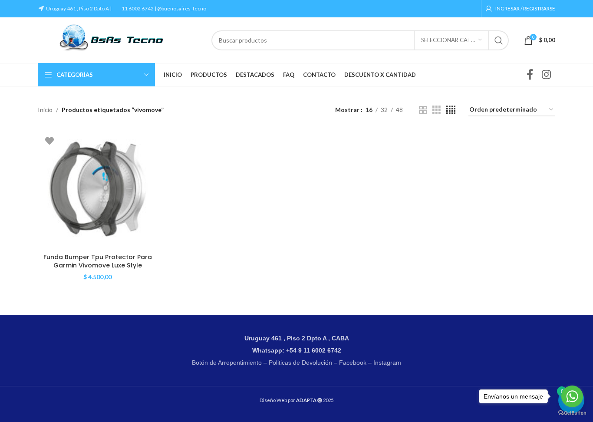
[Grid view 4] (450, 110)
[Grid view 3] (436, 110)
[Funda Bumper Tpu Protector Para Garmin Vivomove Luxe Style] (98, 189)
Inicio (45, 109)
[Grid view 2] (423, 110)
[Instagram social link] (546, 75)
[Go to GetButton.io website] (572, 413)
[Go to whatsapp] (572, 396)
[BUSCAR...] (499, 40)
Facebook (352, 362)
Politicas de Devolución (300, 362)
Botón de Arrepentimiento (227, 362)
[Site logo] (120, 39)
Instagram (387, 362)
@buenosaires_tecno (181, 8)
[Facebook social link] (529, 75)
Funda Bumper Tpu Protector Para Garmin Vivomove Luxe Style (97, 261)
